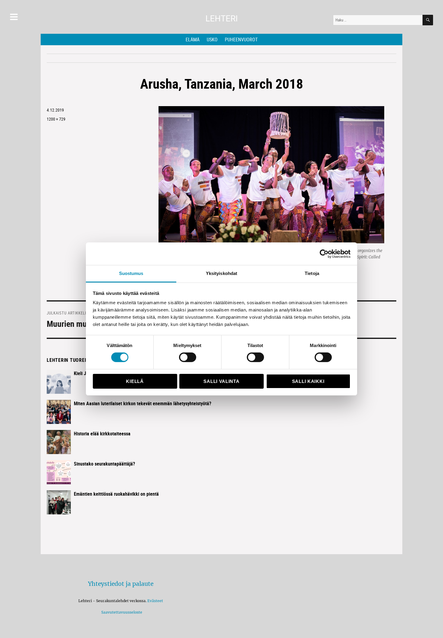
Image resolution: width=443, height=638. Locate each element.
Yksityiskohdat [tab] (221, 273)
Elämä (193, 39)
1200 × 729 (56, 119)
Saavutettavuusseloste (120, 612)
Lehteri (222, 19)
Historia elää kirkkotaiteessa (102, 433)
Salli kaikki (308, 381)
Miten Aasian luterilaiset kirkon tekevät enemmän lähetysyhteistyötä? (142, 403)
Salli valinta (221, 381)
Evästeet (155, 601)
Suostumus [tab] (131, 273)
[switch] (187, 357)
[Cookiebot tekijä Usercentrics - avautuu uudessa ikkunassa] (324, 253)
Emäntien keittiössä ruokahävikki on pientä (116, 494)
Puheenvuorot (241, 39)
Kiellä (134, 381)
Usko (212, 39)
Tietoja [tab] (312, 273)
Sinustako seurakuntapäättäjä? (104, 463)
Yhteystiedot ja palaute (120, 583)
